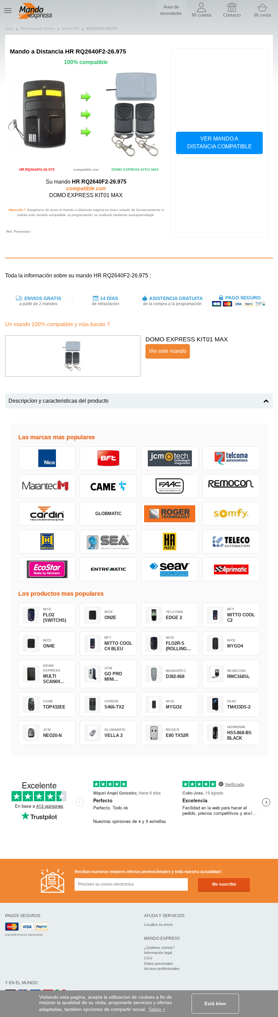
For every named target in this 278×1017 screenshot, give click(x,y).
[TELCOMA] (231, 458)
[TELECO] (231, 541)
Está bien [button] (215, 1003)
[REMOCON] (231, 486)
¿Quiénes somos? (159, 948)
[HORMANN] (47, 541)
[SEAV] (169, 569)
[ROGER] (169, 514)
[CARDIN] (47, 514)
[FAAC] (169, 486)
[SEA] (108, 541)
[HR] (169, 541)
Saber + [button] (156, 1009)
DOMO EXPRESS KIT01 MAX (186, 339)
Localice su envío (158, 925)
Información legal (158, 953)
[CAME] (108, 486)
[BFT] (108, 458)
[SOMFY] (231, 514)
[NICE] (47, 458)
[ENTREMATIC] (108, 569)
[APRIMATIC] (231, 569)
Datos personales (158, 963)
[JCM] (169, 458)
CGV (148, 958)
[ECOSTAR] (47, 569)
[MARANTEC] (47, 486)
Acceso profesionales (162, 969)
